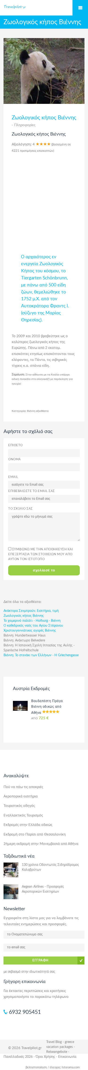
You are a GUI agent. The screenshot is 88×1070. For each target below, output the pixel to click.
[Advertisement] (44, 201)
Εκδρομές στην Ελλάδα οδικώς (28, 825)
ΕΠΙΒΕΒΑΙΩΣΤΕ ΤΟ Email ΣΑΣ (31, 491)
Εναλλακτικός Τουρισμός (23, 815)
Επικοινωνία (67, 1056)
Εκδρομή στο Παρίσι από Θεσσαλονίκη (35, 834)
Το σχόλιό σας (20, 508)
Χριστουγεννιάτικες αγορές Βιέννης (30, 630)
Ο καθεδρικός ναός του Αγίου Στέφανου (33, 625)
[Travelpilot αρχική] (44, 6)
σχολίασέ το (44, 570)
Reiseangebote (56, 1052)
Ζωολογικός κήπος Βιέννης (24, 615)
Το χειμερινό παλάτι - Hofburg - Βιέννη (32, 620)
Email (13, 477)
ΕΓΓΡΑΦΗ (40, 960)
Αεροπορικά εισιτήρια (21, 796)
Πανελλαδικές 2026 (18, 1056)
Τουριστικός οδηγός (19, 806)
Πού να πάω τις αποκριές (23, 787)
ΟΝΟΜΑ (14, 459)
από (40, 718)
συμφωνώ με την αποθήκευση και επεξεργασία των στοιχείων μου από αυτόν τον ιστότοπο (40, 554)
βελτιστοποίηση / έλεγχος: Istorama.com (53, 1067)
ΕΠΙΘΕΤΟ (15, 445)
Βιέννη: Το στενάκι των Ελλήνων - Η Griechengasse (41, 655)
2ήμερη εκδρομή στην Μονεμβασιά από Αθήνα (41, 844)
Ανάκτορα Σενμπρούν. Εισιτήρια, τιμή (31, 611)
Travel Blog (54, 1042)
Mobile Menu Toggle (80, 8)
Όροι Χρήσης (45, 1056)
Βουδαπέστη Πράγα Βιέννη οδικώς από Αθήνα (47, 706)
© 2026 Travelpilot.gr (25, 1048)
